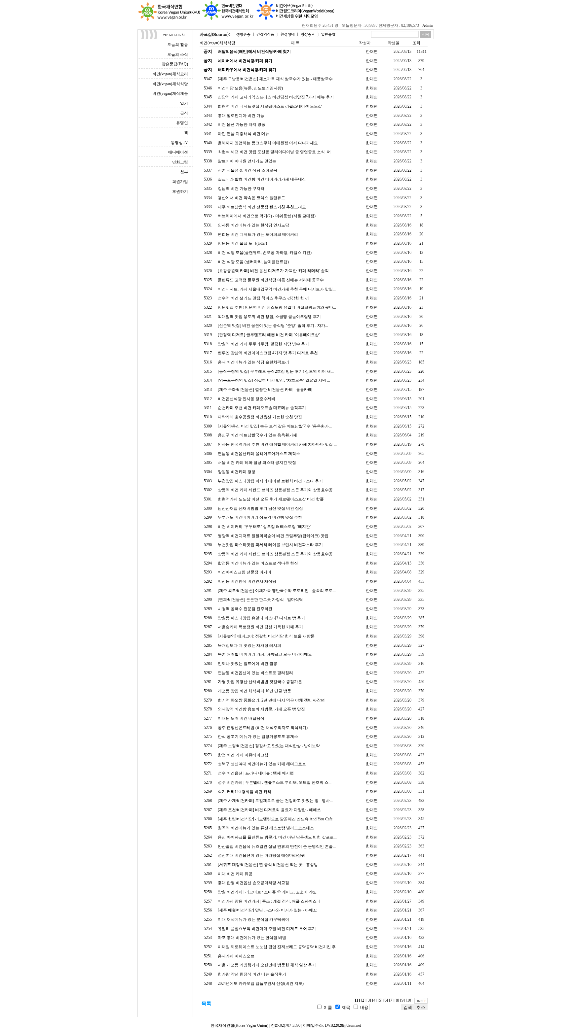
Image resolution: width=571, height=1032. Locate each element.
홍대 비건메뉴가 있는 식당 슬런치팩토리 (253, 362)
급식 (184, 113)
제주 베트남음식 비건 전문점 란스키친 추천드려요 (262, 207)
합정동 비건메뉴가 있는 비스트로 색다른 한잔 (258, 563)
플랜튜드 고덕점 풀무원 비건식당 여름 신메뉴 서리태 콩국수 (271, 280)
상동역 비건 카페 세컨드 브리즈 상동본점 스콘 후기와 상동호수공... (277, 490)
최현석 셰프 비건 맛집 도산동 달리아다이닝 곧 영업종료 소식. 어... (276, 152)
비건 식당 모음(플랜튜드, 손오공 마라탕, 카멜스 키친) (265, 252)
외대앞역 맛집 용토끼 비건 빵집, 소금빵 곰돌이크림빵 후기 (269, 316)
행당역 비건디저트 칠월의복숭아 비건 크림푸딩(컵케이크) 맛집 (273, 535)
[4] (374, 1000)
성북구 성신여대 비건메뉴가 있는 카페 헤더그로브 (262, 764)
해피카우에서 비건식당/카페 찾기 (247, 69)
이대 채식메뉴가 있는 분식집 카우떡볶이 (253, 919)
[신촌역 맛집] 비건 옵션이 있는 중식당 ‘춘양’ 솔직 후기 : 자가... (273, 325)
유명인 (182, 122)
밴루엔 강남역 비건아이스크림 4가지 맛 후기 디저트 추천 (268, 353)
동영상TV (179, 142)
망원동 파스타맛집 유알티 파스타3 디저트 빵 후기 (261, 618)
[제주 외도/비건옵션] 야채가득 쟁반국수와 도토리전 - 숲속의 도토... (277, 590)
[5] (380, 1000)
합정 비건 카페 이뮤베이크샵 (243, 755)
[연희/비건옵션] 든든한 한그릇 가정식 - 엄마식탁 (260, 599)
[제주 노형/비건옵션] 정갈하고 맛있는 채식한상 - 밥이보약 (269, 745)
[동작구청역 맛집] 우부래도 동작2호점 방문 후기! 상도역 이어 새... (276, 371)
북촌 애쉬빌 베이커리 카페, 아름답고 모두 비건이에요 (265, 654)
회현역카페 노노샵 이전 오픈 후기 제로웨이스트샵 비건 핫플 (271, 499)
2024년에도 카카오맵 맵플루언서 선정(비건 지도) (261, 983)
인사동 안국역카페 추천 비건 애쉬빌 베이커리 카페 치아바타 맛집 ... (277, 444)
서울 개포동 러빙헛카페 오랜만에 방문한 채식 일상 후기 (267, 965)
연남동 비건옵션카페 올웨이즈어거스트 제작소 (259, 453)
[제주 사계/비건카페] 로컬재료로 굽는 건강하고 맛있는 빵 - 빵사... (275, 800)
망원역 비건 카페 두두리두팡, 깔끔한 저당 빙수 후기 (263, 344)
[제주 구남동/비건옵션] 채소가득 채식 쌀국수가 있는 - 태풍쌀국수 (275, 79)
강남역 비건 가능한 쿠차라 (241, 188)
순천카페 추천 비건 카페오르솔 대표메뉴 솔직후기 (262, 407)
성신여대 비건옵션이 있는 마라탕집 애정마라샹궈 (261, 855)
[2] (363, 1000)
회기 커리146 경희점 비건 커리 (244, 791)
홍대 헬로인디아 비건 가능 (241, 115)
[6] (385, 1000)
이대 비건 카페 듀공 (235, 874)
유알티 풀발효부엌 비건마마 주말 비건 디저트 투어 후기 (267, 928)
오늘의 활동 (177, 44)
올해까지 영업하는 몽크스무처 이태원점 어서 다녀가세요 (268, 143)
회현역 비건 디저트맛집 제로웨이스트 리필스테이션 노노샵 (270, 106)
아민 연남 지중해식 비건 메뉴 (243, 133)
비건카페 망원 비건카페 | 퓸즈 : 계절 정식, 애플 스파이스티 (269, 901)
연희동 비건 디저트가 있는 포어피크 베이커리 (258, 234)
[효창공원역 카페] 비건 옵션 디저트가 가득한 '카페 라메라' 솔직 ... (275, 270)
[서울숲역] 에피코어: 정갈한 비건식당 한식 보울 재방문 (266, 636)
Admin (427, 25)
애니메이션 (178, 152)
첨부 (184, 172)
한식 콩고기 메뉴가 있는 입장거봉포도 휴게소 (258, 736)
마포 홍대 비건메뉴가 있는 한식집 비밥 (252, 937)
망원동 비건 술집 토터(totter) (242, 243)
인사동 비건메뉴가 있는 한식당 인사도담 (253, 225)
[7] (391, 1000)
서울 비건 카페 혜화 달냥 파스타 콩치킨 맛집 (257, 462)
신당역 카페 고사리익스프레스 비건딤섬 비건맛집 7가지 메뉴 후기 (276, 97)
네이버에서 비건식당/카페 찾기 (245, 60)
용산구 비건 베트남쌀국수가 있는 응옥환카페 (257, 435)
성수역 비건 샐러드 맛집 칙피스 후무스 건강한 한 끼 (263, 298)
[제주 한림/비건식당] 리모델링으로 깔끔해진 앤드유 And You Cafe (275, 819)
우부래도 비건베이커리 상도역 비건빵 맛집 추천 (260, 517)
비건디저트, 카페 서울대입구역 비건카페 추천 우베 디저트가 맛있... (277, 289)
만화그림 (180, 162)
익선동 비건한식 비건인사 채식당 (247, 581)
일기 (184, 103)
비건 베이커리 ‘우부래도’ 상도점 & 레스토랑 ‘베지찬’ (264, 526)
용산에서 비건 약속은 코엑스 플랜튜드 (251, 197)
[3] (368, 1000)
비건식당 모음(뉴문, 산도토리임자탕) (250, 88)
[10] (409, 1000)
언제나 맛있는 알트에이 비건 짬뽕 (247, 663)
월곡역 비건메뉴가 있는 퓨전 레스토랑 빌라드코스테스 (266, 828)
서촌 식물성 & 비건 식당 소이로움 (247, 170)
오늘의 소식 (177, 54)
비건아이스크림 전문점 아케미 (244, 572)
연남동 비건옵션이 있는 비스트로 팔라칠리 (255, 673)
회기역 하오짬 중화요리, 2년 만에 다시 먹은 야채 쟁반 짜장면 (271, 700)
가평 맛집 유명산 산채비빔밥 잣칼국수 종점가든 (260, 681)
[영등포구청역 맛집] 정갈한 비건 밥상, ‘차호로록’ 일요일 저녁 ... (274, 380)
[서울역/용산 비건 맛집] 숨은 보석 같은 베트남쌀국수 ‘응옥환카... (275, 426)
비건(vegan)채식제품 (170, 93)
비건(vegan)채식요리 (170, 74)
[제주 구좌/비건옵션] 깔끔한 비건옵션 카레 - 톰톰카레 (265, 389)
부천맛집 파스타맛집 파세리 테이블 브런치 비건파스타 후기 (270, 481)
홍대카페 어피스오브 (236, 956)
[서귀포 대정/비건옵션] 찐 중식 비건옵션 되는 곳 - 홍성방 (268, 864)
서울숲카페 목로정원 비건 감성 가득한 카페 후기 (260, 627)
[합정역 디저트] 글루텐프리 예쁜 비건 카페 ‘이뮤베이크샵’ (269, 334)
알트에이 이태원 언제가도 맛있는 (247, 161)
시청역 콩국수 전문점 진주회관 (245, 608)
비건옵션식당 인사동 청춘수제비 (246, 398)
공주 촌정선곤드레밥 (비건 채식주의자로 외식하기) (263, 727)
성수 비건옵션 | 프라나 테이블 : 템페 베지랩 (256, 773)
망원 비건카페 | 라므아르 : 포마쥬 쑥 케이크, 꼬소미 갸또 (267, 892)
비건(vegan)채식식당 (170, 84)
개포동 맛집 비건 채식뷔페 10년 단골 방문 (254, 691)
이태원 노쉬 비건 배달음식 (241, 718)
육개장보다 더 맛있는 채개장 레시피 (249, 645)
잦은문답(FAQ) (175, 64)
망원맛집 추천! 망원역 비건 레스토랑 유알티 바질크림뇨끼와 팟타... (277, 307)
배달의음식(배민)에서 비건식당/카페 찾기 (254, 51)
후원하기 (180, 191)
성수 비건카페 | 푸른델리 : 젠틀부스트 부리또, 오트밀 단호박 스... (274, 782)
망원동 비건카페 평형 (236, 471)
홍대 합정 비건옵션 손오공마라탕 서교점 (253, 882)
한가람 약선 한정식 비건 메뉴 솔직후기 (252, 974)
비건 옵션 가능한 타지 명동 (241, 124)
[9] (402, 1000)
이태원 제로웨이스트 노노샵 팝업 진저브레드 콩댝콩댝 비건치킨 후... (278, 947)
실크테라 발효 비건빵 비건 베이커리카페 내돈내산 (262, 179)
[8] (397, 1000)
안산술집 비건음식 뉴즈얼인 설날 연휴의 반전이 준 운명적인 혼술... (277, 846)
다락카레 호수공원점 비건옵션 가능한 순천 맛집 (260, 417)
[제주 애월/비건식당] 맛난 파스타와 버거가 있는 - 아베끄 (267, 910)
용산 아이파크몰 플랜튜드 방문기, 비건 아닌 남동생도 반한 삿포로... (277, 837)
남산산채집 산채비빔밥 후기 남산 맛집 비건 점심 (260, 508)
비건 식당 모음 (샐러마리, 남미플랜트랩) (253, 261)
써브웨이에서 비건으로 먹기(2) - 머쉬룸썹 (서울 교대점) (267, 216)
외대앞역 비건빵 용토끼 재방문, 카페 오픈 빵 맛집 (261, 709)
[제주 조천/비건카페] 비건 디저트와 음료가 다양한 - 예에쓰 (269, 810)
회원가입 (180, 181)
